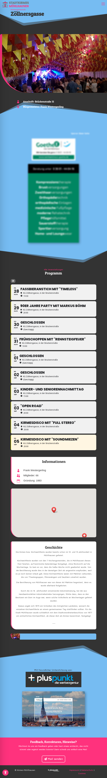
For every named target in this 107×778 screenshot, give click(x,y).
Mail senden (55, 759)
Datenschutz (87, 770)
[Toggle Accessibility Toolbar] (5, 772)
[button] (85, 536)
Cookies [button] (82, 774)
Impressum (74, 770)
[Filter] (13, 281)
